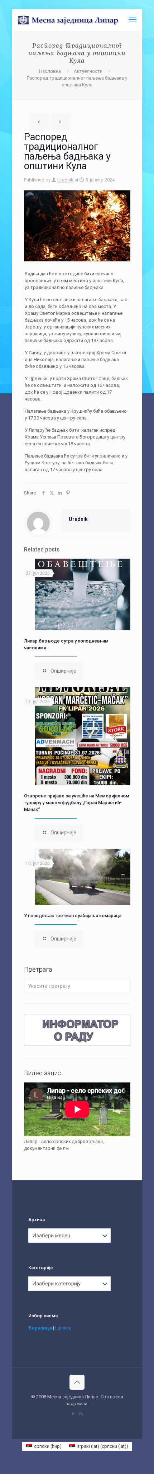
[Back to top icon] (77, 1382)
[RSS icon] (80, 1414)
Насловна (50, 71)
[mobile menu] (132, 20)
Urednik (65, 180)
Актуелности (88, 71)
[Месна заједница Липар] (80, 20)
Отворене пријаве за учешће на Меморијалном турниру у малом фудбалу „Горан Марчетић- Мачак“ (76, 802)
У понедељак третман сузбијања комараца (72, 915)
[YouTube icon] (73, 1414)
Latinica (63, 1328)
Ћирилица (40, 1328)
